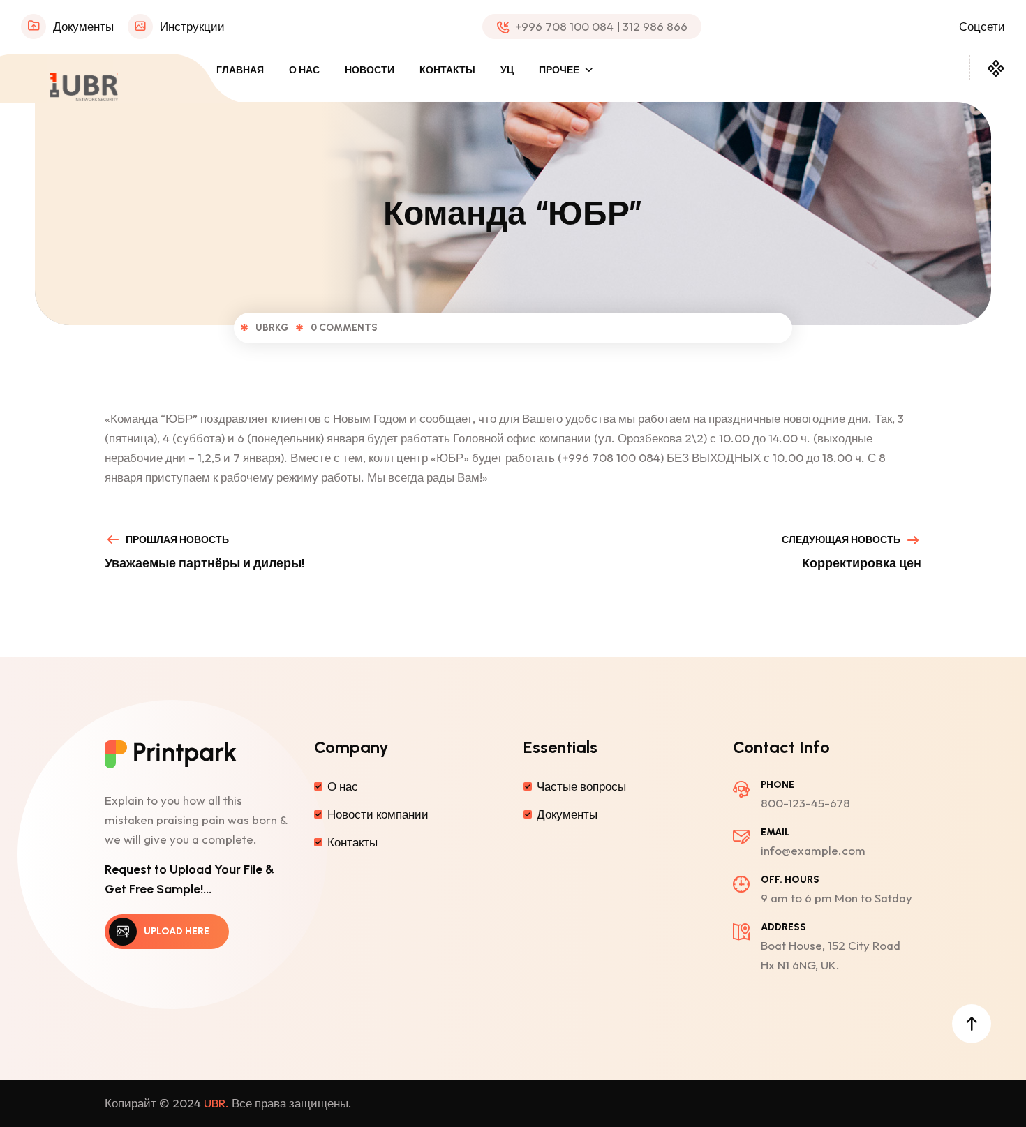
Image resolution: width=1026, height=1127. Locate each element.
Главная (240, 70)
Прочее (559, 70)
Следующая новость (841, 540)
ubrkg (272, 328)
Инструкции (192, 26)
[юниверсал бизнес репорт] (84, 85)
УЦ (507, 70)
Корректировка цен (861, 563)
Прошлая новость (177, 540)
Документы (83, 26)
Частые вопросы (581, 786)
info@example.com (813, 850)
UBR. (216, 1103)
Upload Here (176, 931)
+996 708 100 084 (564, 26)
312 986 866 (655, 26)
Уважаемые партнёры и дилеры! (204, 563)
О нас (304, 70)
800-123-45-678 (805, 803)
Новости (369, 70)
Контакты (447, 70)
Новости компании (378, 814)
